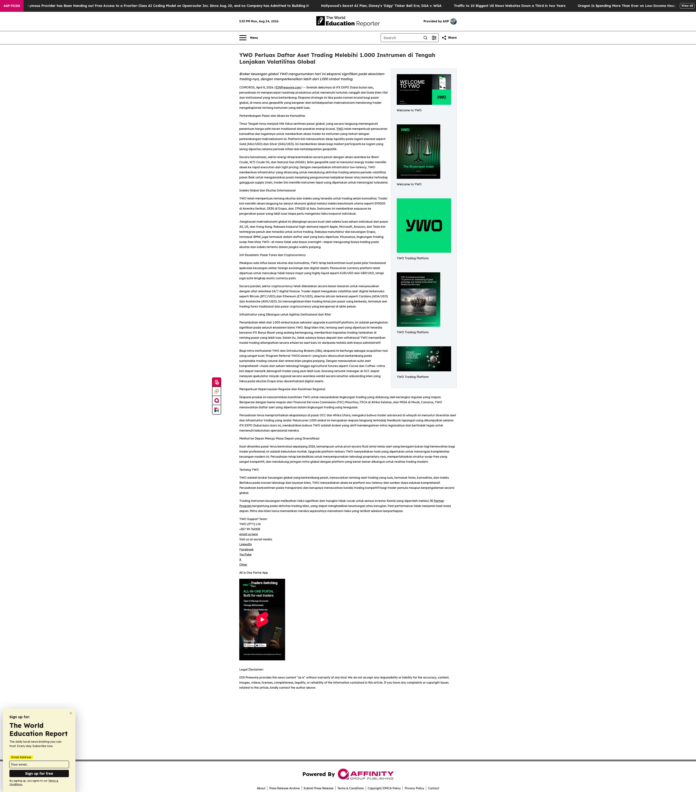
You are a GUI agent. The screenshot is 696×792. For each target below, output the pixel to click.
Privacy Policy (414, 788)
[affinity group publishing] (216, 400)
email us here (248, 534)
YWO (339, 129)
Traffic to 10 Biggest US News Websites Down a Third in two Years (510, 6)
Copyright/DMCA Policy (384, 788)
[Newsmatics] (216, 409)
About (261, 788)
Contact (433, 788)
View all (687, 5)
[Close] (70, 713)
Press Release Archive (284, 788)
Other (243, 564)
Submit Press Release (319, 788)
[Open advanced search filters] (434, 38)
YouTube (245, 554)
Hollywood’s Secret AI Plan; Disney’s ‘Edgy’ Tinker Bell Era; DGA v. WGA (381, 6)
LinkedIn (245, 544)
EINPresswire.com (288, 87)
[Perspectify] (216, 391)
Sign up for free (39, 773)
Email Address (21, 757)
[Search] (425, 38)
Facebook (246, 549)
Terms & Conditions (350, 788)
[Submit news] (216, 382)
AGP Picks (12, 6)
